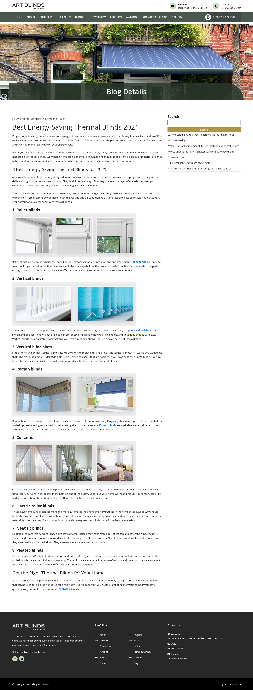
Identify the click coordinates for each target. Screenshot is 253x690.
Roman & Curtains (154, 17)
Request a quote (224, 17)
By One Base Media (231, 684)
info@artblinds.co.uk (192, 8)
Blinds (137, 640)
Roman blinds (107, 425)
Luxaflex (65, 17)
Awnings (132, 17)
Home (18, 17)
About (31, 17)
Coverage (138, 657)
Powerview (98, 17)
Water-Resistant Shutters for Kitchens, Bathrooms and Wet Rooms (203, 146)
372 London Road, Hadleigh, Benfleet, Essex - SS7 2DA (195, 638)
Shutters (46, 17)
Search (173, 116)
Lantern (116, 17)
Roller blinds (138, 262)
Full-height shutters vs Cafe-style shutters (189, 163)
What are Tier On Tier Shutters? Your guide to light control (199, 168)
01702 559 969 (231, 8)
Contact (103, 663)
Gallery (177, 17)
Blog (136, 663)
